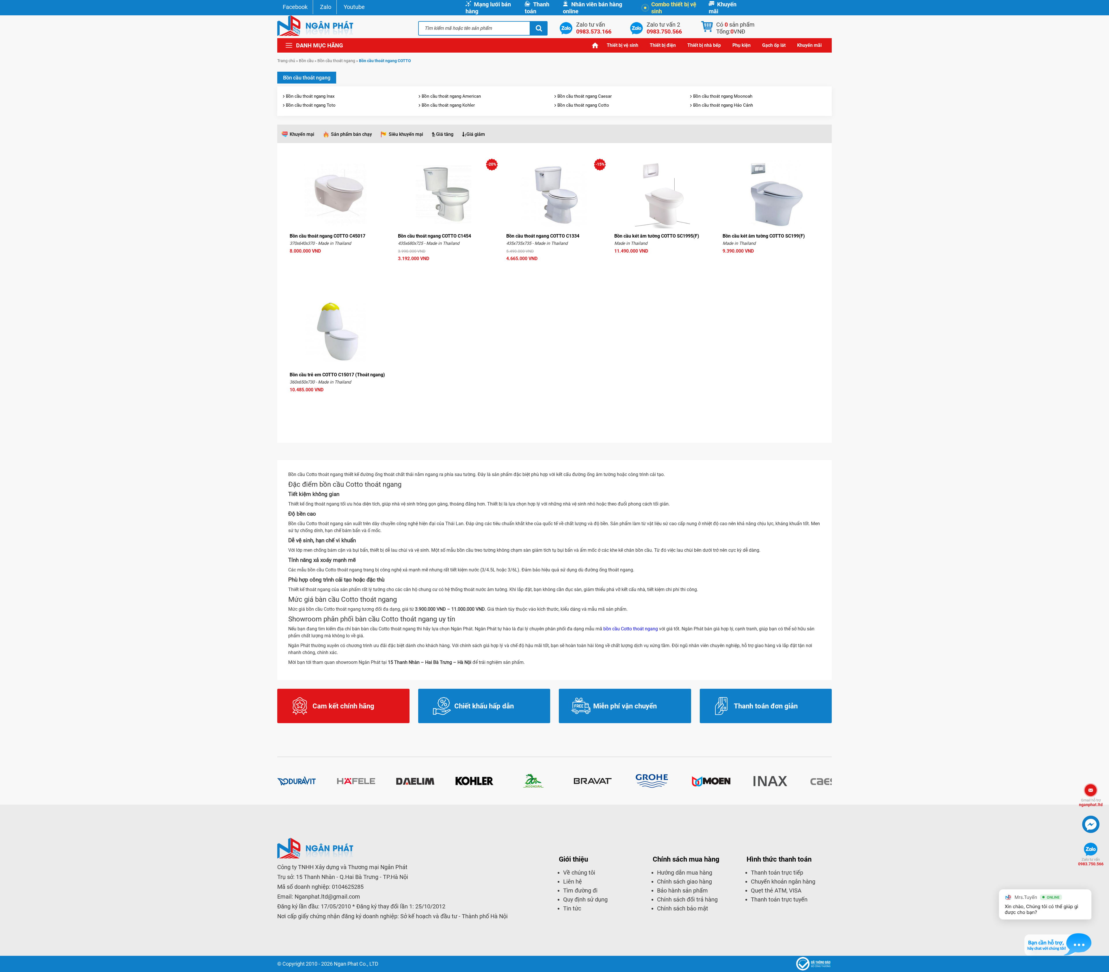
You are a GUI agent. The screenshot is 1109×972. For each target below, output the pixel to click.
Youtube (354, 6)
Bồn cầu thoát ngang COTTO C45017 (327, 236)
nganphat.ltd (1091, 802)
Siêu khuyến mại (406, 134)
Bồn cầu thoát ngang (336, 60)
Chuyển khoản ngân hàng (783, 881)
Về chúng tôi (579, 872)
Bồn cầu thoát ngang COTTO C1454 (434, 236)
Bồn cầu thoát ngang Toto (311, 105)
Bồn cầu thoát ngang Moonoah (722, 96)
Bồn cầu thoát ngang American (451, 96)
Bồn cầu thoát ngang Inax (310, 96)
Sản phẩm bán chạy (351, 134)
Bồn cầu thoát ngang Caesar (584, 96)
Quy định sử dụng (585, 899)
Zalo (325, 6)
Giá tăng (444, 134)
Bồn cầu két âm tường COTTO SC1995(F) (656, 236)
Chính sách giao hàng (684, 881)
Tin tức (572, 908)
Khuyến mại (302, 134)
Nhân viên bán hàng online (592, 8)
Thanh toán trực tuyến (779, 899)
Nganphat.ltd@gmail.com (327, 896)
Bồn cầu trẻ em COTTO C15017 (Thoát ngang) (337, 374)
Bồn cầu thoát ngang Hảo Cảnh (723, 105)
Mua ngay (338, 262)
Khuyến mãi (722, 8)
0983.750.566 (1091, 861)
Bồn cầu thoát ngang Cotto (583, 105)
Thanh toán (537, 8)
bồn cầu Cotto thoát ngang (630, 629)
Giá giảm (475, 134)
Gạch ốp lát (774, 45)
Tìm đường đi (580, 890)
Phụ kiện (741, 45)
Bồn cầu (306, 60)
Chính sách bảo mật (682, 908)
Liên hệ (572, 881)
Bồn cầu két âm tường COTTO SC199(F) (764, 236)
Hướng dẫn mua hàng (684, 872)
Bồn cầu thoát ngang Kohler (448, 105)
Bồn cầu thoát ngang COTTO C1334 (542, 236)
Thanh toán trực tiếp (777, 872)
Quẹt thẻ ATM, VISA (776, 890)
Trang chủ (595, 45)
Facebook (295, 6)
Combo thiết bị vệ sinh (673, 8)
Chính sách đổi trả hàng (687, 899)
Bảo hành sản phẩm (682, 890)
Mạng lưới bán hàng (488, 8)
